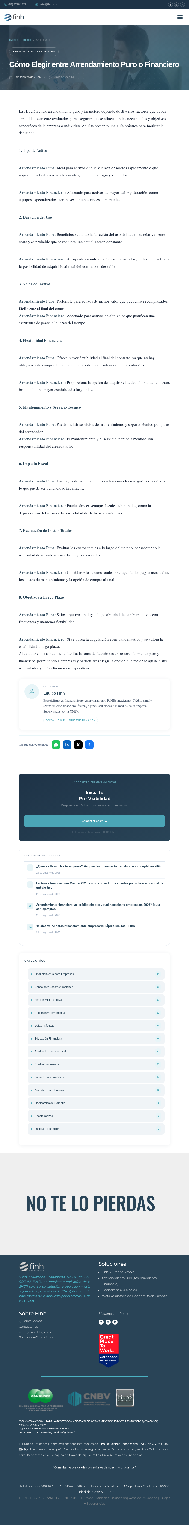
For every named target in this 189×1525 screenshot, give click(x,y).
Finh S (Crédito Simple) (118, 1272)
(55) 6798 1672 (17, 4)
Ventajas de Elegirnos (35, 1332)
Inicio (14, 40)
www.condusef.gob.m (55, 1428)
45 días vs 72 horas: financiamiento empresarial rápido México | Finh (85, 926)
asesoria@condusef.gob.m (57, 1432)
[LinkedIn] (176, 4)
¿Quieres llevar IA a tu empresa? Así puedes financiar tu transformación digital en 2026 (98, 866)
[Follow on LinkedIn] (115, 1322)
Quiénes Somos (30, 1321)
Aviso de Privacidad (142, 1498)
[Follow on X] (108, 1322)
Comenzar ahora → (94, 821)
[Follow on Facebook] (101, 1322)
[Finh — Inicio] (14, 17)
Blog (27, 40)
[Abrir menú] (180, 17)
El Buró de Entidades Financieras (102, 1498)
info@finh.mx (48, 4)
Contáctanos (28, 1326)
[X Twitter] (182, 4)
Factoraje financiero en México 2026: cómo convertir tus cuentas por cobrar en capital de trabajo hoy (99, 885)
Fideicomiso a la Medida (119, 1290)
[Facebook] (170, 4)
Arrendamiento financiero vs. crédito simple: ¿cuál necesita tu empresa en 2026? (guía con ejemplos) (98, 907)
